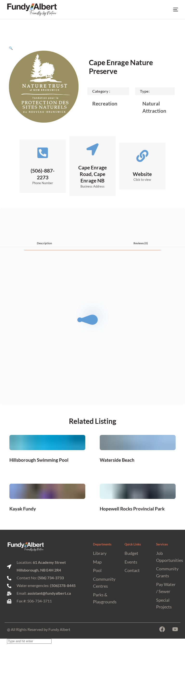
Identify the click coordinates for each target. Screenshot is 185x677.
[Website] (142, 156)
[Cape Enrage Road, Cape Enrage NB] (92, 149)
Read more (47, 459)
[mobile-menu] (171, 9)
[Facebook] (162, 629)
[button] (11, 48)
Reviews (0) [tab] (140, 243)
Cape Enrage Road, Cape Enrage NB (92, 174)
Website (142, 174)
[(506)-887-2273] (43, 153)
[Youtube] (175, 629)
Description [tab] (44, 243)
